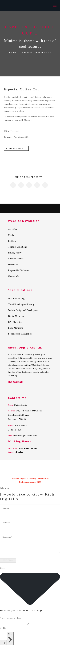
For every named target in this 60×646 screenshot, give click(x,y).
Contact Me (13, 276)
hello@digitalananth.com (25, 435)
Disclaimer (13, 264)
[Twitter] (17, 473)
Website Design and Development (23, 310)
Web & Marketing (16, 298)
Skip (3, 642)
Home (13, 52)
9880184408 (15, 430)
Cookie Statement (16, 259)
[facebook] (13, 185)
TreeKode (15, 131)
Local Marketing (15, 328)
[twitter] (21, 185)
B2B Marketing (15, 322)
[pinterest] (37, 185)
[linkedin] (29, 185)
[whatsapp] (43, 473)
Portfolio (12, 241)
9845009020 (21, 425)
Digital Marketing (16, 316)
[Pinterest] (36, 473)
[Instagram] (30, 473)
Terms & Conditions (17, 247)
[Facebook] (11, 473)
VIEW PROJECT (15, 148)
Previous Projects (25, 208)
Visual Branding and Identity (21, 304)
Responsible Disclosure (18, 270)
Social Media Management (20, 334)
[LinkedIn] (23, 473)
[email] (45, 185)
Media (11, 235)
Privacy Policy (14, 253)
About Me (12, 229)
